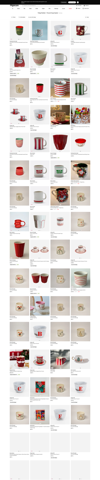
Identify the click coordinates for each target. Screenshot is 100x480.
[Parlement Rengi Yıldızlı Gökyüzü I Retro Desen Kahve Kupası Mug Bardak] (19, 442)
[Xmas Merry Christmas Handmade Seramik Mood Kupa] (19, 30)
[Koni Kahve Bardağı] (19, 170)
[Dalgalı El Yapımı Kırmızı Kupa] (19, 221)
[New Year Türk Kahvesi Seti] (80, 359)
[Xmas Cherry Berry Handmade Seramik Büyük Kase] (80, 142)
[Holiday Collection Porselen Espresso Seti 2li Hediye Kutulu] (40, 249)
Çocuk (63, 8)
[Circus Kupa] (60, 359)
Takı (24, 8)
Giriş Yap (79, 5)
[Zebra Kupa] (80, 88)
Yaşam (43, 8)
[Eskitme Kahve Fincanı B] (40, 331)
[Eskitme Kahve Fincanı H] (60, 442)
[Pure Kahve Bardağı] (19, 88)
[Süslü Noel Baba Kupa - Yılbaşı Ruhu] (60, 196)
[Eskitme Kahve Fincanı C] (19, 387)
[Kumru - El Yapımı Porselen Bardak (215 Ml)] (60, 88)
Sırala (88, 17)
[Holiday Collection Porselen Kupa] (60, 221)
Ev (12, 8)
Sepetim (87, 5)
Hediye (79, 8)
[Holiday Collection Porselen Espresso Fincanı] (80, 249)
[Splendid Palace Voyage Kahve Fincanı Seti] (19, 114)
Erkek (37, 8)
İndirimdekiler (22, 17)
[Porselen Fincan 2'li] (40, 278)
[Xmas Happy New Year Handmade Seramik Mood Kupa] (40, 88)
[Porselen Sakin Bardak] (19, 249)
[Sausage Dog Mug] (40, 306)
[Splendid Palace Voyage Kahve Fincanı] (40, 359)
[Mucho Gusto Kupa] (40, 170)
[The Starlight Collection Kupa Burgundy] (80, 30)
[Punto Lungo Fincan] (40, 221)
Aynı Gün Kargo (33, 17)
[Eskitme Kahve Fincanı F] (60, 414)
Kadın (30, 8)
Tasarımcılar (86, 8)
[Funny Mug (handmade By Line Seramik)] (40, 30)
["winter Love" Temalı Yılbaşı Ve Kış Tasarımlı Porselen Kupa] (80, 470)
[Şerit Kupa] (60, 58)
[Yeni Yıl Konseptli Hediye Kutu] (19, 58)
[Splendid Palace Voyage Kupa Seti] (40, 442)
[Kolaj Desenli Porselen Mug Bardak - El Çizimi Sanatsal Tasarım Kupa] (40, 414)
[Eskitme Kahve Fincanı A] (80, 58)
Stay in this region (72, 2)
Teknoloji (56, 8)
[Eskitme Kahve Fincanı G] (60, 30)
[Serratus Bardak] (60, 142)
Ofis (49, 8)
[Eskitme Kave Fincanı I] (40, 470)
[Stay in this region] (78, 2)
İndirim (70, 8)
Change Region (63, 2)
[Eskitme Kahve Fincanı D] (40, 114)
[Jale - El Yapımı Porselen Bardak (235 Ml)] (80, 278)
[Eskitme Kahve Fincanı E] (80, 387)
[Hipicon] (14, 5)
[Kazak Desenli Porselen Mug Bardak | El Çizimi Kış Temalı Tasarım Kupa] (60, 470)
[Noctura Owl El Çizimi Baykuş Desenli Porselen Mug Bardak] (80, 114)
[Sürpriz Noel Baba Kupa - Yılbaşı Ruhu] (80, 170)
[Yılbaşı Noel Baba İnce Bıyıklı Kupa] (19, 359)
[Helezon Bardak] (40, 58)
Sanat (18, 8)
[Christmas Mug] (60, 114)
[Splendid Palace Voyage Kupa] (19, 470)
